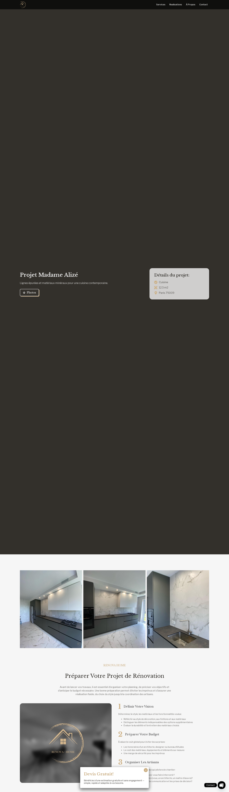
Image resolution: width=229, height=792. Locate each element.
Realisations (175, 4)
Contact (203, 4)
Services (160, 4)
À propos (190, 4)
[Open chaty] (221, 785)
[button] (51, 609)
